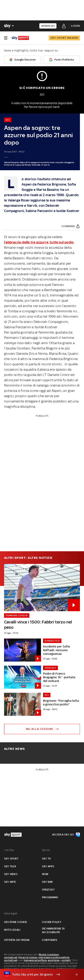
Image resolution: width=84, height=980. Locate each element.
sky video (11, 874)
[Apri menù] (5, 38)
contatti (66, 960)
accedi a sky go (63, 834)
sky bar (47, 881)
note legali (12, 929)
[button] (35, 974)
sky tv (46, 858)
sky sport (11, 858)
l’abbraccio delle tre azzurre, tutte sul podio (39, 242)
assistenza (54, 960)
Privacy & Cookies (28, 957)
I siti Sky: (9, 850)
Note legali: (11, 913)
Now (45, 874)
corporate (49, 939)
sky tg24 (10, 866)
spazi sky (48, 889)
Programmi (50, 897)
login (75, 25)
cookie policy (52, 922)
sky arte (10, 881)
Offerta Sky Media (16, 939)
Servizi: (46, 850)
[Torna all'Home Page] (20, 38)
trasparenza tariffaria (35, 960)
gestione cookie (15, 922)
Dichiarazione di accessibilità (53, 930)
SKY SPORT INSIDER (64, 37)
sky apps (48, 866)
